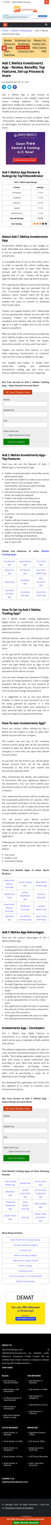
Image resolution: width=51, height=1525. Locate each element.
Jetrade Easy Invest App (25, 1193)
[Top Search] (5, 25)
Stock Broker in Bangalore (10, 1449)
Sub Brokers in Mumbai (35, 1381)
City (5, 420)
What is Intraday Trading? (25, 1255)
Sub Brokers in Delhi (38, 1389)
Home (5, 30)
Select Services (11, 431)
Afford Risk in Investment (10, 1407)
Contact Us (26, 1516)
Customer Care (26, 51)
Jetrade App (25, 1183)
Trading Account (25, 1271)
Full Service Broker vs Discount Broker (25, 1276)
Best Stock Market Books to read (12, 1416)
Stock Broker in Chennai (10, 1464)
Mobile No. (9, 410)
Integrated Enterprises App (10, 1205)
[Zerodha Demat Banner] (25, 16)
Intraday (8, 47)
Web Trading (39, 47)
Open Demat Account (26, 1522)
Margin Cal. (40, 40)
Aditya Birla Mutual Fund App (9, 883)
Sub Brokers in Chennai (35, 1412)
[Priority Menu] (46, 2)
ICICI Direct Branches (38, 1456)
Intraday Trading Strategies (26, 1245)
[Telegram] (4, 87)
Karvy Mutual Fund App (25, 1205)
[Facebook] (15, 87)
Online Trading (25, 1265)
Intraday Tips (25, 1250)
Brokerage (23, 43)
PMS (43, 51)
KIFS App (25, 1217)
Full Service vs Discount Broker (11, 1381)
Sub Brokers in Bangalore (35, 1397)
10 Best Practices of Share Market (12, 1399)
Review (8, 40)
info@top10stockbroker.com (15, 1482)
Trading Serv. (39, 43)
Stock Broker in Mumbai (10, 1433)
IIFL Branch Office (37, 1441)
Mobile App (22, 47)
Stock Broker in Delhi (13, 1441)
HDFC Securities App (41, 582)
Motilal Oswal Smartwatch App (41, 1217)
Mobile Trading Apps (22, 30)
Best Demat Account (21, 2)
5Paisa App (9, 582)
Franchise (9, 54)
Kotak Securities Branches (36, 1449)
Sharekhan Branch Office (37, 1433)
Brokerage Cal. (23, 40)
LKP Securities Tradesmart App (40, 1193)
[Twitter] (9, 87)
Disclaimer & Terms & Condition (19, 1508)
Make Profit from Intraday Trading (25, 1240)
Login (7, 51)
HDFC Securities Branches (36, 1464)
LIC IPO (6, 2)
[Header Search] (46, 25)
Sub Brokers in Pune (38, 1404)
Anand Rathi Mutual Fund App (9, 907)
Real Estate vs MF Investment (11, 1390)
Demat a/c (9, 43)
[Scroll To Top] (46, 1515)
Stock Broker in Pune (13, 1456)
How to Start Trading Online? (25, 1260)
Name (6, 399)
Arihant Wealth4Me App (25, 895)
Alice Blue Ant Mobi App (9, 593)
